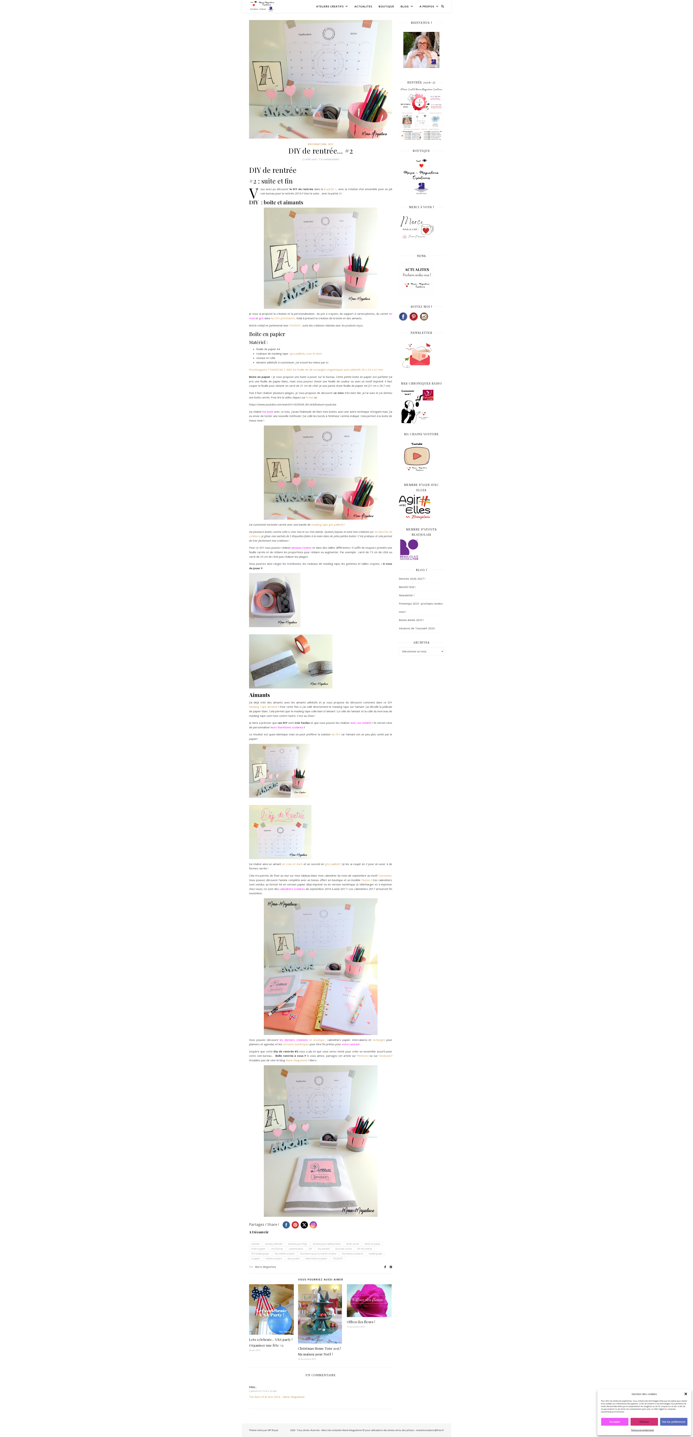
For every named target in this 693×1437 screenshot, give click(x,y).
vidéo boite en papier (316, 1258)
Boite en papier (373, 1243)
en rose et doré (292, 864)
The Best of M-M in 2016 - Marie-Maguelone (277, 1397)
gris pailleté (297, 353)
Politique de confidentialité (642, 1430)
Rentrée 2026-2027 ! (412, 578)
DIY (330, 144)
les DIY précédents (283, 318)
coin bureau (277, 1248)
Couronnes (385, 875)
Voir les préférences (673, 1421)
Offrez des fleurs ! (361, 1322)
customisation (296, 1248)
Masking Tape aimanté (263, 706)
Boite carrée (352, 1243)
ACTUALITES (363, 6)
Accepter (614, 1421)
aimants (255, 1243)
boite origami (258, 1248)
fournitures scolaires (352, 1253)
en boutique (317, 1040)
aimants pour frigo (297, 1243)
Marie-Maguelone (297, 1060)
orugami (255, 1258)
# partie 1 (330, 189)
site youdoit (293, 1258)
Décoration (317, 144)
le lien (310, 397)
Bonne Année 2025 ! (411, 620)
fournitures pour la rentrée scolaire (318, 1253)
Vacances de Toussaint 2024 (417, 628)
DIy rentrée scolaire (285, 1253)
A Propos (427, 6)
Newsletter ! (406, 595)
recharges (378, 1040)
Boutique (386, 6)
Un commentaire (329, 159)
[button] (686, 1394)
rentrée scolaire (274, 1258)
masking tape (375, 1253)
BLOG (405, 6)
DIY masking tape (260, 1253)
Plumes (366, 880)
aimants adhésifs (273, 1243)
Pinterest (363, 1056)
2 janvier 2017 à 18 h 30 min (262, 1391)
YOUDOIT (294, 325)
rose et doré (314, 353)
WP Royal (273, 1430)
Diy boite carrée (343, 1248)
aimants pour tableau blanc (327, 1243)
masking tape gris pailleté (327, 524)
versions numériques (296, 1044)
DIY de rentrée (364, 1248)
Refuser (644, 1421)
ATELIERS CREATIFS (330, 6)
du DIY (336, 734)
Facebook (385, 1056)
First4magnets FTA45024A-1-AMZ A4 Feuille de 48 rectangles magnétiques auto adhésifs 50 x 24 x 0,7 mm (316, 369)
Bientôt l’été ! (407, 587)
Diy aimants (324, 1248)
